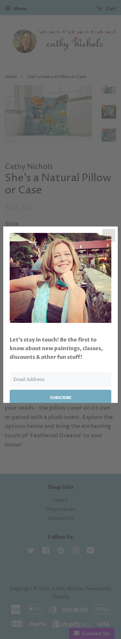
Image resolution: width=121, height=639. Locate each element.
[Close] (108, 235)
